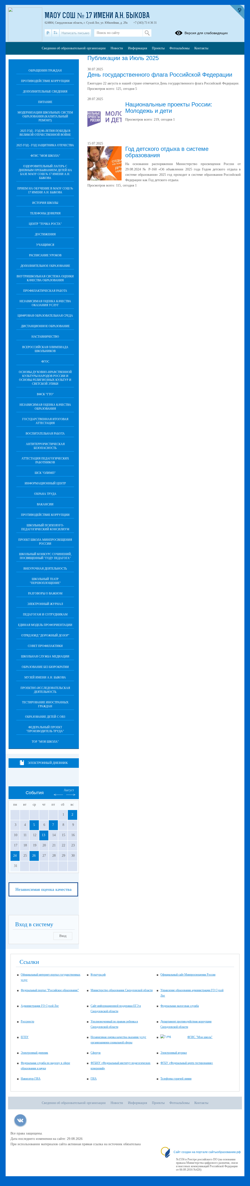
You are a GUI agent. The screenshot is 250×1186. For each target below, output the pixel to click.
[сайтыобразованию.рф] (237, 12)
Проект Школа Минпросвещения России (45, 541)
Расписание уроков (45, 255)
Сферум (96, 1052)
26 (34, 855)
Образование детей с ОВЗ (45, 716)
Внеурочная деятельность (45, 568)
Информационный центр (45, 483)
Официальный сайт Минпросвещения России (187, 974)
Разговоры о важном (45, 593)
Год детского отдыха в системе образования (166, 152)
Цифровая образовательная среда (45, 315)
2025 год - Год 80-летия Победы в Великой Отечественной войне (45, 132)
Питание (45, 102)
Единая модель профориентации (45, 625)
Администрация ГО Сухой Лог (40, 1006)
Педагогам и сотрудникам (45, 614)
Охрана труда (45, 494)
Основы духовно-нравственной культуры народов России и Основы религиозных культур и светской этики (45, 377)
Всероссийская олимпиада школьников (45, 349)
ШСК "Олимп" (45, 473)
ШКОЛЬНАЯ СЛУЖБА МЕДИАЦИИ (45, 656)
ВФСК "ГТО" (45, 394)
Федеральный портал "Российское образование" (50, 990)
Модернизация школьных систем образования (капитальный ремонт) (45, 116)
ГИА (94, 1078)
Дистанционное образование (45, 326)
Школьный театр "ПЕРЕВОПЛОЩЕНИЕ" (45, 581)
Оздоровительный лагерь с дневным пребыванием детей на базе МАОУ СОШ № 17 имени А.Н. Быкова (45, 172)
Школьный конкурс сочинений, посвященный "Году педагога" (45, 556)
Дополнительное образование (45, 266)
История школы (45, 203)
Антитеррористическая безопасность (45, 446)
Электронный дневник (48, 763)
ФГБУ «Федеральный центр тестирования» (186, 1063)
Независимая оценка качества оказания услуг (45, 303)
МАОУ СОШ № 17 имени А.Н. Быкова (97, 16)
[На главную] (48, 33)
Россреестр (27, 1021)
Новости (117, 48)
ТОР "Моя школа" (45, 741)
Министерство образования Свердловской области (122, 990)
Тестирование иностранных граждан (45, 704)
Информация (137, 48)
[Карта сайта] (55, 33)
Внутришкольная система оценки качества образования (45, 278)
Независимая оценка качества (43, 889)
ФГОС (45, 361)
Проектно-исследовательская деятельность (45, 690)
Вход (62, 936)
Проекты (158, 48)
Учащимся (45, 245)
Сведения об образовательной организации (74, 48)
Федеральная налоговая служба (179, 1006)
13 (43, 835)
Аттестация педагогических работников (45, 460)
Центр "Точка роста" (45, 224)
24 (15, 855)
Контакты (201, 48)
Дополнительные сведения (45, 91)
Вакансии (45, 504)
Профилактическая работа (45, 290)
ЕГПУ (25, 1037)
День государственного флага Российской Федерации (159, 74)
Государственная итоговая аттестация (45, 421)
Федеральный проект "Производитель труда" (45, 729)
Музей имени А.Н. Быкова (45, 677)
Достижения (45, 234)
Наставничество (45, 336)
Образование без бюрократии (45, 667)
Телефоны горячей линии (175, 1078)
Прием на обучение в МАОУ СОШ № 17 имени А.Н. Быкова (45, 190)
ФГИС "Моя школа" (45, 155)
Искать (147, 33)
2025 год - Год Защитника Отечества (45, 145)
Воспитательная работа (45, 433)
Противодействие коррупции (45, 81)
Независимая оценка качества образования (45, 406)
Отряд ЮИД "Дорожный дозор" (45, 635)
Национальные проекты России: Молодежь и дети (168, 107)
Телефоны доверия (45, 213)
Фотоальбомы (179, 48)
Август (69, 790)
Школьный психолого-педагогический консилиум (45, 527)
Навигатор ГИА (31, 1078)
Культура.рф (98, 974)
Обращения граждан (45, 70)
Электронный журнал (45, 604)
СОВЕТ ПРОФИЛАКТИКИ (45, 646)
